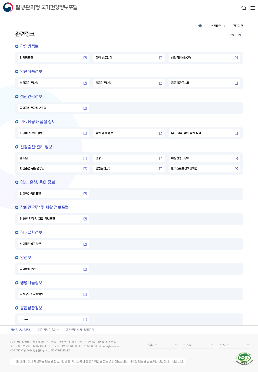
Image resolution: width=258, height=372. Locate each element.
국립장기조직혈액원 (32, 294)
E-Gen (24, 319)
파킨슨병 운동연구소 (32, 168)
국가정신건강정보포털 (33, 108)
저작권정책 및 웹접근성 (80, 330)
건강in (99, 158)
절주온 (24, 158)
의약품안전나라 (29, 83)
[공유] (232, 35)
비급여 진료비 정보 (31, 133)
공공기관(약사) (180, 83)
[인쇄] (240, 35)
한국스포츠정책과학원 (184, 168)
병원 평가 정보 (104, 133)
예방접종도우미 (180, 158)
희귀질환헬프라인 (30, 244)
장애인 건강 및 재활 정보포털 (37, 218)
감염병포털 (26, 57)
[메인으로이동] (200, 26)
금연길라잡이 (103, 168)
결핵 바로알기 (103, 57)
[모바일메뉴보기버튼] (252, 8)
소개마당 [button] (216, 26)
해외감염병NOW (181, 57)
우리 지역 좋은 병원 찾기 (186, 133)
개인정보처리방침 (20, 330)
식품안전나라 (103, 83)
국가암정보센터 (29, 269)
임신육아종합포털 (30, 193)
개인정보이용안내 (48, 330)
